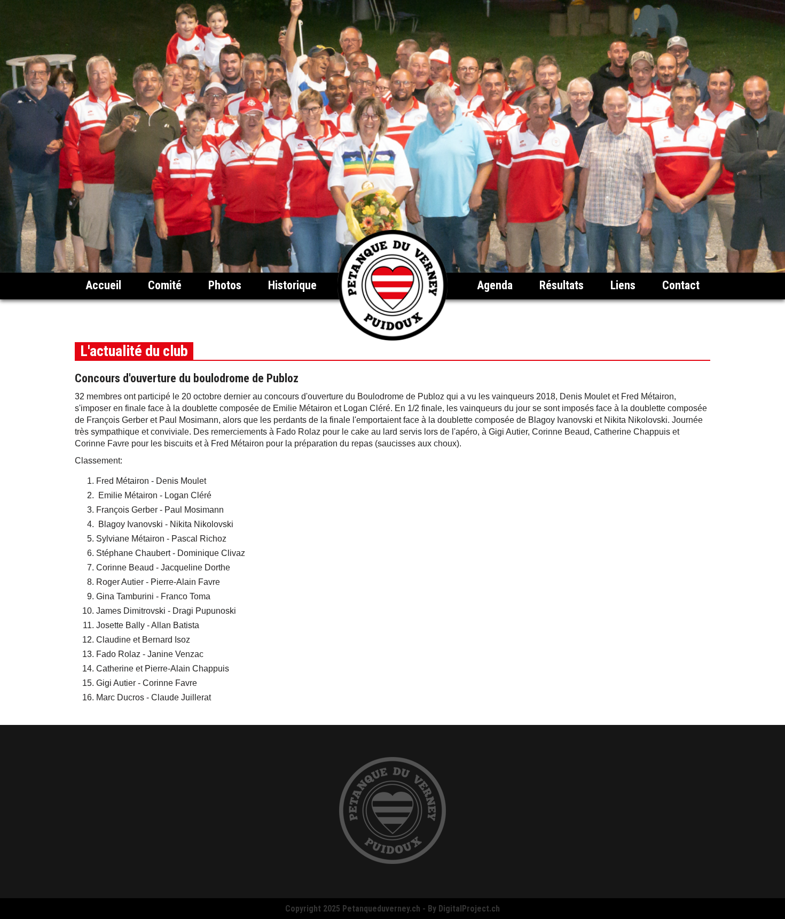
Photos (224, 285)
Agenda (495, 285)
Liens (622, 285)
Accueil (103, 285)
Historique (292, 285)
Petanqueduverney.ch (381, 908)
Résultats (561, 285)
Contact (681, 285)
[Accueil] (392, 338)
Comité (165, 285)
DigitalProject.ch (469, 908)
